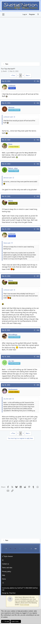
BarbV (5, 71)
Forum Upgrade (24, 604)
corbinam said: (8, 117)
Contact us (5, 564)
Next (27, 75)
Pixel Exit (12, 593)
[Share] (34, 81)
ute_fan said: (7, 399)
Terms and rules (7, 567)
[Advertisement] (20, 40)
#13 (38, 140)
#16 (38, 229)
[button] (20, 560)
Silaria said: (6, 243)
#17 (38, 276)
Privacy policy (6, 571)
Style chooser (8, 556)
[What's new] (38, 14)
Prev (13, 75)
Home (4, 579)
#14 (38, 164)
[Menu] (3, 14)
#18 (38, 330)
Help (3, 575)
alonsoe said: (7, 178)
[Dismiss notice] (37, 597)
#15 (38, 196)
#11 (38, 81)
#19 (38, 356)
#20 (38, 385)
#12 (38, 103)
